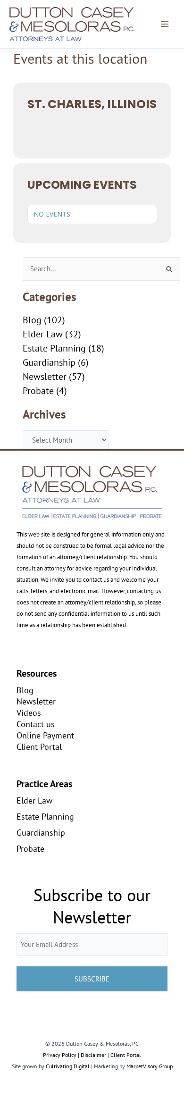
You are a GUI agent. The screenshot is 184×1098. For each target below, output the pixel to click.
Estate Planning (54, 348)
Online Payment (45, 735)
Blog (32, 320)
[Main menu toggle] (165, 24)
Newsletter (45, 376)
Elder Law (43, 334)
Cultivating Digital (68, 1066)
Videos (29, 712)
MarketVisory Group (149, 1066)
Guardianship (49, 362)
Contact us (36, 723)
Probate (38, 391)
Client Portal (39, 746)
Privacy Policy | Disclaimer (74, 1054)
